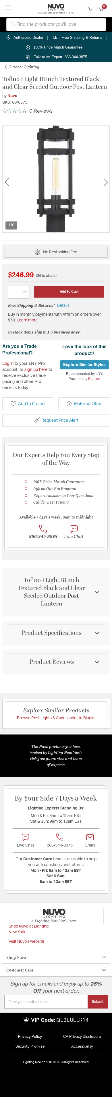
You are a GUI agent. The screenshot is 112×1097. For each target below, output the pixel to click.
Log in (7, 363)
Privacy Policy (30, 1037)
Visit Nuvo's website (26, 942)
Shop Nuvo (16, 957)
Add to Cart (69, 291)
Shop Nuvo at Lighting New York (29, 929)
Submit (98, 1001)
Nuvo (12, 96)
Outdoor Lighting (23, 67)
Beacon (94, 379)
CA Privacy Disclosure (82, 1037)
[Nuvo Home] (56, 8)
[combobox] (56, 24)
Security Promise (30, 1046)
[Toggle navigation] (8, 8)
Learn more (27, 320)
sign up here (35, 369)
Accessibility (82, 1046)
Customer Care (19, 970)
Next (106, 182)
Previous (7, 182)
